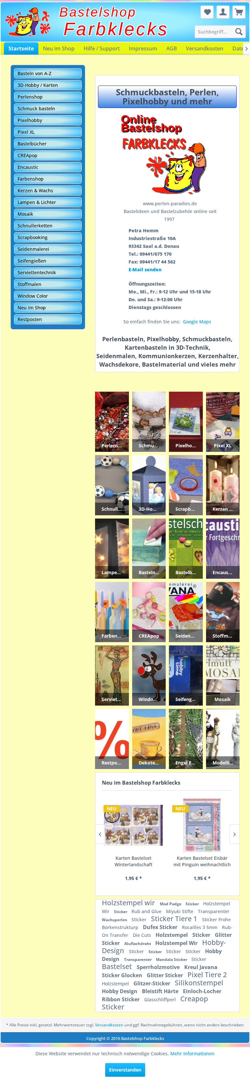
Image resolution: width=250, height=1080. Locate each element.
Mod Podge (171, 904)
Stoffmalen (29, 284)
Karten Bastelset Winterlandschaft (133, 861)
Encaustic (28, 167)
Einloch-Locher (202, 991)
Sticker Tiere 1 (175, 918)
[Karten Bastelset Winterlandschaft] (133, 825)
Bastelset (117, 966)
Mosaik (25, 214)
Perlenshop (30, 97)
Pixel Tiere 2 (207, 974)
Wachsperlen (115, 920)
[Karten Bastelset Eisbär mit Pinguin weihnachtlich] (201, 825)
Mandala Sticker (172, 959)
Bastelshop (97, 12)
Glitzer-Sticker (152, 983)
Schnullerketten (35, 226)
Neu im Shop (59, 48)
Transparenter (213, 911)
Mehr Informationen (192, 1053)
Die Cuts (142, 935)
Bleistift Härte (161, 991)
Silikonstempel (199, 982)
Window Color (33, 296)
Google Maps (197, 321)
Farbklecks (116, 29)
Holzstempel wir (129, 902)
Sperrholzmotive (159, 967)
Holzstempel (172, 934)
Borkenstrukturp (121, 927)
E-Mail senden (145, 269)
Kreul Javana (200, 967)
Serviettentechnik (37, 272)
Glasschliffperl (160, 999)
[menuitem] (220, 31)
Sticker (193, 904)
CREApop (27, 155)
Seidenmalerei (33, 249)
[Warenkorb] (238, 12)
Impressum (143, 48)
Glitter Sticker (165, 975)
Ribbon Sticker (121, 999)
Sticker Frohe (216, 919)
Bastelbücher (32, 144)
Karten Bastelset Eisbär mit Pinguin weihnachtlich (201, 861)
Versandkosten (204, 48)
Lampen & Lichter (37, 202)
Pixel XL (26, 132)
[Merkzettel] (207, 12)
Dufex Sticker (161, 927)
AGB (171, 48)
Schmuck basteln (36, 108)
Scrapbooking (33, 237)
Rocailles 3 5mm (200, 927)
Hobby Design (120, 991)
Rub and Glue (147, 911)
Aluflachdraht (138, 943)
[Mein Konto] (222, 12)
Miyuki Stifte (180, 911)
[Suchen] (239, 31)
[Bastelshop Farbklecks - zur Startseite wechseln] (27, 22)
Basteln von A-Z (34, 73)
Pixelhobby (30, 120)
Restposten (30, 319)
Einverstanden (125, 1070)
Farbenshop (31, 179)
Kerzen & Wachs (35, 190)
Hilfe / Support (102, 48)
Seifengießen (32, 261)
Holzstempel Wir (177, 943)
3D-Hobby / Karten (38, 85)
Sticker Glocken (123, 975)
